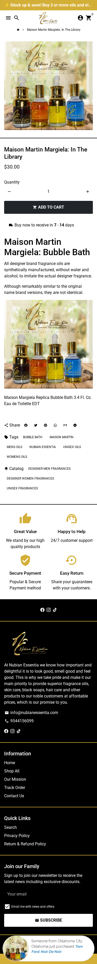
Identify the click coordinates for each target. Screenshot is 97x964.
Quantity (12, 182)
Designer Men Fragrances (49, 468)
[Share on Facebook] (26, 425)
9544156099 (19, 720)
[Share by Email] (65, 425)
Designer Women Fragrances (30, 478)
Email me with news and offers (32, 906)
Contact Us (14, 795)
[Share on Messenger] (75, 425)
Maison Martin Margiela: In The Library (53, 30)
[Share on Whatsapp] (55, 425)
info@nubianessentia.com (31, 712)
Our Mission (15, 779)
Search (10, 827)
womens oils (17, 457)
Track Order (14, 787)
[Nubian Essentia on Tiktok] (55, 610)
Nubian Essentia (42, 447)
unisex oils (72, 447)
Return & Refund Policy (25, 843)
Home (9, 762)
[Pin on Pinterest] (45, 425)
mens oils (14, 447)
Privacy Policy (17, 835)
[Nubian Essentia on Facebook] (42, 610)
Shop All (11, 771)
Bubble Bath (32, 437)
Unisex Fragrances (22, 488)
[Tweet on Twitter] (36, 425)
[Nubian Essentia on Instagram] (49, 610)
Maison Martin (61, 437)
